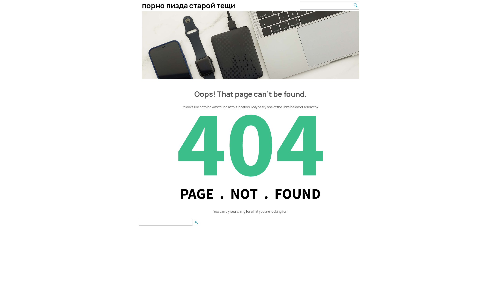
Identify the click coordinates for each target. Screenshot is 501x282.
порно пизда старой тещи (188, 5)
